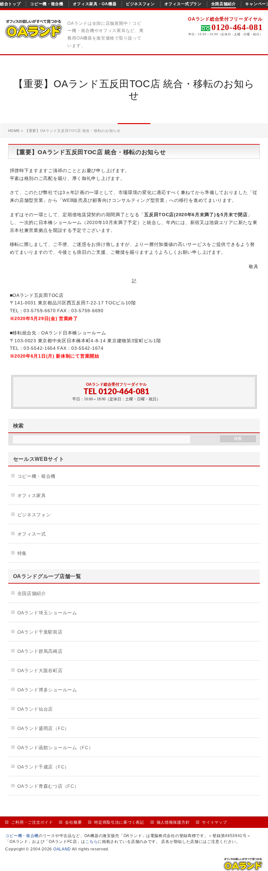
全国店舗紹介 (223, 4)
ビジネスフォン (140, 4)
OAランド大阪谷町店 (40, 670)
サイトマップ (214, 822)
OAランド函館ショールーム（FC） (55, 747)
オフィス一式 (31, 534)
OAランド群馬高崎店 (40, 651)
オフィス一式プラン (183, 4)
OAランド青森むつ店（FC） (48, 786)
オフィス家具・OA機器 (95, 4)
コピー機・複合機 (46, 4)
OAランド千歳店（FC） (43, 766)
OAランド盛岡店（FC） (43, 728)
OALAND (62, 849)
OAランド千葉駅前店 (40, 632)
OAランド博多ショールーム (47, 689)
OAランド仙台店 (35, 709)
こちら (91, 841)
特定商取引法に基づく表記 (119, 822)
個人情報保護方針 (173, 822)
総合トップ (10, 4)
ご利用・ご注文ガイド (32, 822)
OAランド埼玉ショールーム (47, 612)
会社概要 (73, 822)
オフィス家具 (31, 495)
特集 (22, 553)
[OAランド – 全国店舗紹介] (33, 34)
